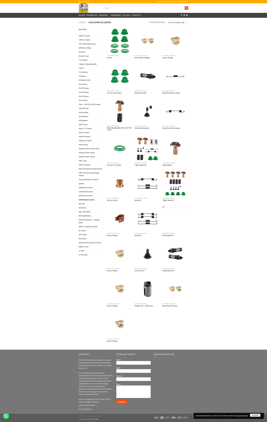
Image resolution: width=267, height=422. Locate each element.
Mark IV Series (84, 132)
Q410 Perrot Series (86, 196)
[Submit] (186, 8)
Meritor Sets (83, 145)
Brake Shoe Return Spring (171, 93)
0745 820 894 (90, 405)
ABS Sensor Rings (85, 48)
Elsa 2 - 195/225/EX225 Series (89, 104)
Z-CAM (81, 251)
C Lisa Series (83, 60)
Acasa (82, 15)
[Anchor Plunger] (175, 41)
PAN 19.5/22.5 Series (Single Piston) (89, 174)
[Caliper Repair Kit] (147, 148)
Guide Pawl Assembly (142, 128)
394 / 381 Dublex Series (87, 44)
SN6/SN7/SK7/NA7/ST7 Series (90, 243)
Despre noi (92, 15)
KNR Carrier (83, 124)
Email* (118, 368)
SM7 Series (83, 234)
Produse (103, 15)
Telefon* (119, 376)
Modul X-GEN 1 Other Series (89, 149)
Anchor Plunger (167, 58)
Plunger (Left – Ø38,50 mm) (144, 306)
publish (81, 184)
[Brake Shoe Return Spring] (175, 76)
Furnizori (116, 15)
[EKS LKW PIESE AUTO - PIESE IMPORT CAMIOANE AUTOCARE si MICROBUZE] (90, 8)
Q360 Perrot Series (86, 187)
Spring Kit (138, 200)
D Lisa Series (83, 72)
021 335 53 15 (87, 409)
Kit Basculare (83, 112)
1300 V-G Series (84, 40)
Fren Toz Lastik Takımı (114, 93)
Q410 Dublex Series (86, 192)
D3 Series (82, 76)
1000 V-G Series (84, 36)
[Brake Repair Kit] (175, 219)
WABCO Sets (83, 247)
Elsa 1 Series (83, 100)
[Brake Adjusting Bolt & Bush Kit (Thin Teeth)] (120, 111)
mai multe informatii (242, 415)
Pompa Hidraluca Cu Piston (88, 179)
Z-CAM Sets (83, 255)
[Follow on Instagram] (184, 15)
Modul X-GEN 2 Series (87, 157)
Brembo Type (84, 56)
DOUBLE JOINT (85, 80)
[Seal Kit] (120, 41)
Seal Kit (109, 58)
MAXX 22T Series (85, 141)
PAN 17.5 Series (84, 165)
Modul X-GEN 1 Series (87, 153)
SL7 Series (82, 231)
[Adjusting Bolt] (175, 148)
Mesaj (118, 384)
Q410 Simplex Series (87, 200)
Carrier (81, 68)
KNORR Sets (83, 116)
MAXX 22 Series (84, 136)
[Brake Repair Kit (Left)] (175, 289)
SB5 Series (82, 208)
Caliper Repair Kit (140, 165)
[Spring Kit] (147, 183)
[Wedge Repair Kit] (175, 254)
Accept (255, 415)
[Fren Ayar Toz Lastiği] (120, 148)
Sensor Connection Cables (88, 226)
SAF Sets (82, 204)
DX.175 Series (84, 88)
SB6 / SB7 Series (84, 212)
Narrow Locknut (112, 200)
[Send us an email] (187, 15)
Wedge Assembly (140, 93)
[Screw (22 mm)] (147, 254)
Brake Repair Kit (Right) (142, 58)
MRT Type (83, 161)
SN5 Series (82, 239)
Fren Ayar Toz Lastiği (114, 165)
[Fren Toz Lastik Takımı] (120, 76)
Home (82, 22)
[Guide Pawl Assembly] (147, 111)
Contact (136, 15)
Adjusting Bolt (167, 165)
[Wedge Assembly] (147, 76)
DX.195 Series (84, 92)
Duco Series (83, 84)
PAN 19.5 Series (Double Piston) (90, 169)
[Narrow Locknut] (120, 183)
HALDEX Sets (84, 108)
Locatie (126, 15)
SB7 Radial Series (85, 216)
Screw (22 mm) (139, 271)
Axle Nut (82, 52)
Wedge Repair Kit (168, 271)
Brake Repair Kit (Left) (169, 306)
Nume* (118, 360)
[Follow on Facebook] (181, 15)
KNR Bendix (83, 120)
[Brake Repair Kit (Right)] (147, 41)
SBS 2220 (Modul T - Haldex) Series (89, 221)
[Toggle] (103, 80)
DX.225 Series (84, 96)
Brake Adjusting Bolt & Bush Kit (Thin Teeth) (119, 129)
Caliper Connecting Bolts (88, 64)
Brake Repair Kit (167, 235)
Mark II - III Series (85, 128)
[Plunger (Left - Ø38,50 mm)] (147, 289)
